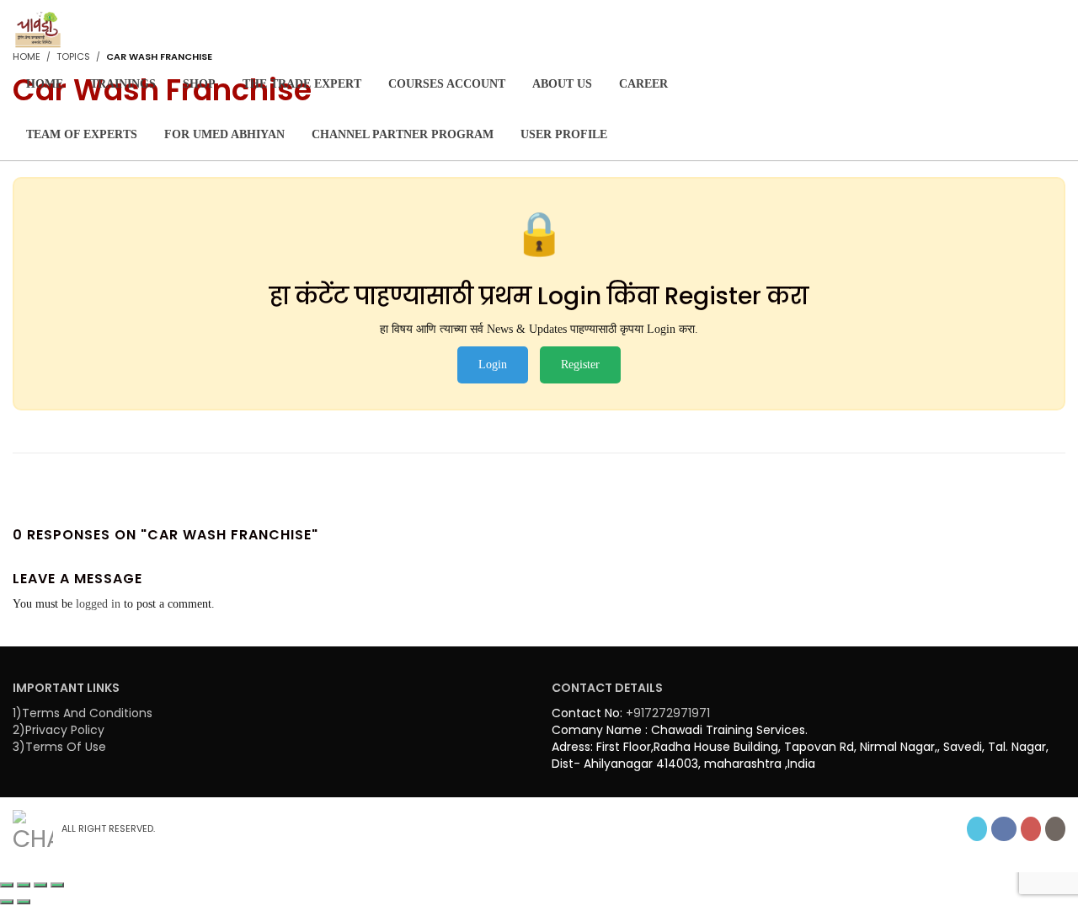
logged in (98, 604)
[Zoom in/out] (6, 884)
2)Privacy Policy (58, 729)
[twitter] (977, 829)
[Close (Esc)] (57, 884)
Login (492, 364)
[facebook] (1004, 829)
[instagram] (1055, 829)
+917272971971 (668, 713)
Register (580, 364)
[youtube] (1031, 829)
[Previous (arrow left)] (6, 901)
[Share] (40, 884)
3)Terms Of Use (59, 746)
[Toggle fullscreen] (23, 884)
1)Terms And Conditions (82, 713)
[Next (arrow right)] (23, 901)
